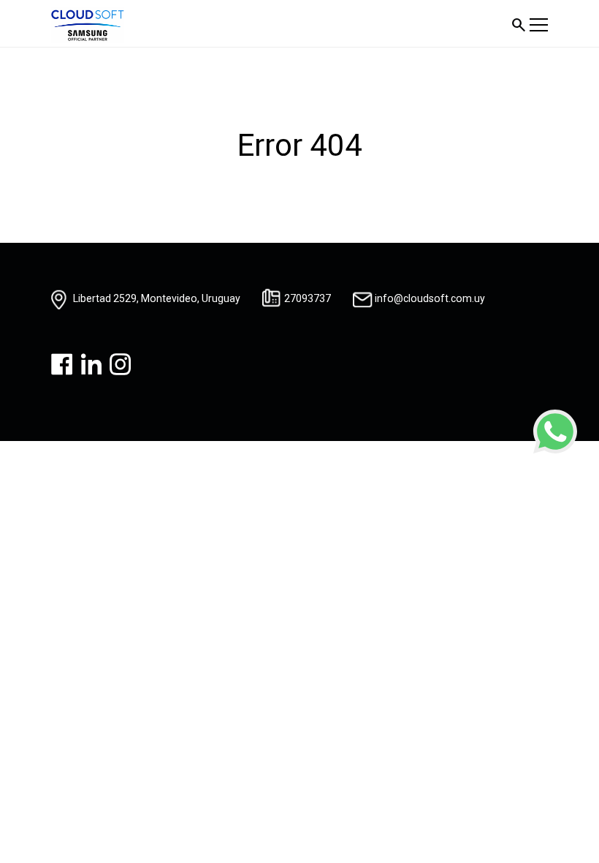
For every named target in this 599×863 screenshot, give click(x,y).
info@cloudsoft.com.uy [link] (430, 298)
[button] (519, 25)
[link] (555, 431)
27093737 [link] (307, 298)
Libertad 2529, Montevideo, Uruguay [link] (156, 298)
